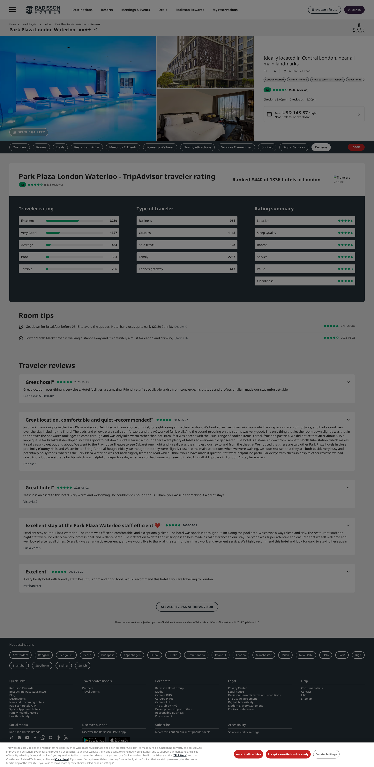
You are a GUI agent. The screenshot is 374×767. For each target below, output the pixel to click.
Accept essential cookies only (288, 754)
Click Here (180, 755)
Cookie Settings (326, 754)
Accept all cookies (248, 754)
